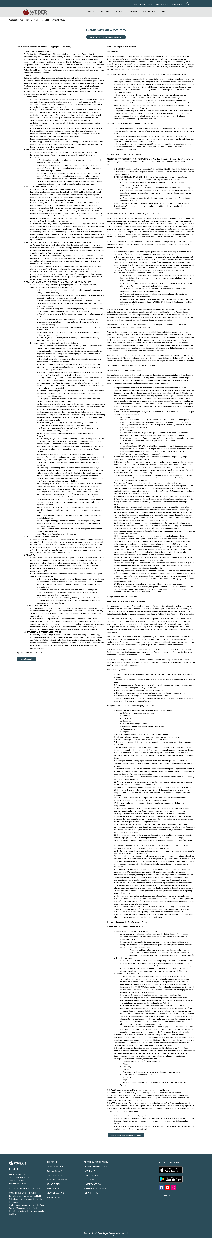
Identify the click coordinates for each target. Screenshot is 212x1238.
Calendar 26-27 (162, 4)
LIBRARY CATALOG (92, 1184)
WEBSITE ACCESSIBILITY (95, 1188)
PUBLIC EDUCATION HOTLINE (22, 1193)
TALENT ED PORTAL (55, 1166)
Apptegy (111, 1235)
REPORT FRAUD (91, 1193)
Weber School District (19, 20)
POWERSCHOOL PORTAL (57, 1180)
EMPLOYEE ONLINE (55, 1175)
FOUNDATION (90, 1171)
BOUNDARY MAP (54, 1171)
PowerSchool (139, 4)
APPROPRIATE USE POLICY (96, 1162)
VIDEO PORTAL (53, 1188)
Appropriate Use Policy (55, 20)
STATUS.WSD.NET (55, 1197)
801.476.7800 (22, 1183)
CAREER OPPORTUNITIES (95, 1166)
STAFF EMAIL (90, 1180)
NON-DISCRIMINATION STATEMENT (25, 1188)
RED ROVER (52, 1162)
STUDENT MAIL (54, 1184)
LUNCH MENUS (91, 1175)
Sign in (166, 1196)
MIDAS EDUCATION (55, 1193)
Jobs (150, 4)
